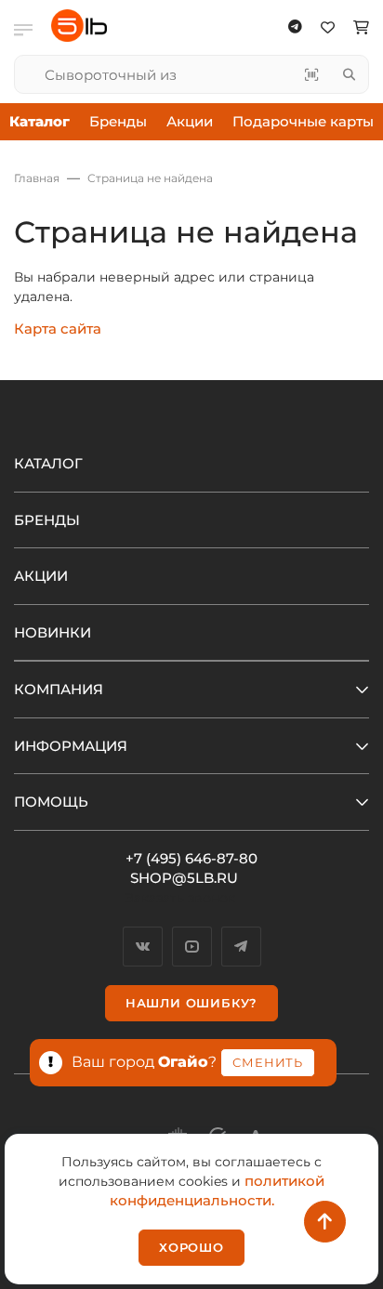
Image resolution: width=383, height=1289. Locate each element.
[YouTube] (192, 947)
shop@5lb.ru (184, 878)
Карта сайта (57, 328)
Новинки (52, 632)
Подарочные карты (303, 121)
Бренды (118, 121)
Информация (70, 746)
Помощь (51, 801)
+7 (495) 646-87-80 (191, 858)
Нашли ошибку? (191, 1002)
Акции (189, 121)
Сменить (267, 1062)
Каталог (48, 463)
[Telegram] (241, 947)
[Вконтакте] (143, 947)
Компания (58, 689)
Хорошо (191, 1247)
